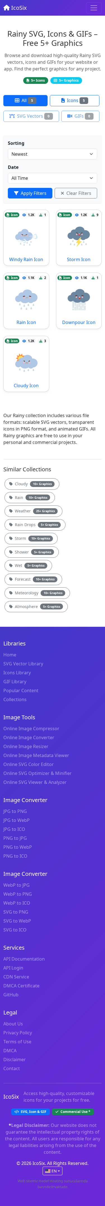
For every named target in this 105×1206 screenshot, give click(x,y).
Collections (15, 699)
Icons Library (17, 673)
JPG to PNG (15, 811)
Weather (34, 511)
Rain (30, 497)
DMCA (10, 1050)
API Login (13, 968)
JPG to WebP (16, 820)
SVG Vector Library (23, 664)
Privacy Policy (17, 1033)
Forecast (34, 579)
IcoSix (18, 7)
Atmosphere (37, 606)
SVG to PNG (15, 912)
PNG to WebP (17, 847)
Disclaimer (14, 1059)
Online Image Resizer (25, 746)
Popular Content (20, 690)
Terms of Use (17, 1042)
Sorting (16, 143)
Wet (29, 565)
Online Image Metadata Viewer (36, 755)
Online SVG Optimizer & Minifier (37, 773)
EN (54, 1171)
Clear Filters (78, 193)
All (26, 100)
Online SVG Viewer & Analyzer (35, 782)
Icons (75, 100)
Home (9, 655)
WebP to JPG (16, 885)
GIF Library (14, 681)
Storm (32, 538)
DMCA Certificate (21, 986)
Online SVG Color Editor (28, 764)
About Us (13, 1024)
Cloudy (33, 483)
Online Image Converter (28, 737)
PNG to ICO (15, 856)
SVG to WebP (17, 921)
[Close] (94, 7)
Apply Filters (33, 193)
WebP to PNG (17, 894)
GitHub (10, 995)
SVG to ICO (15, 930)
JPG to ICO (14, 829)
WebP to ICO (16, 903)
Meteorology (38, 592)
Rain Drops (36, 524)
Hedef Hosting (51, 1180)
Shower (32, 552)
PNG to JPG (15, 838)
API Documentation (24, 959)
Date (13, 167)
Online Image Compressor (31, 728)
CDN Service (16, 977)
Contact (11, 1068)
